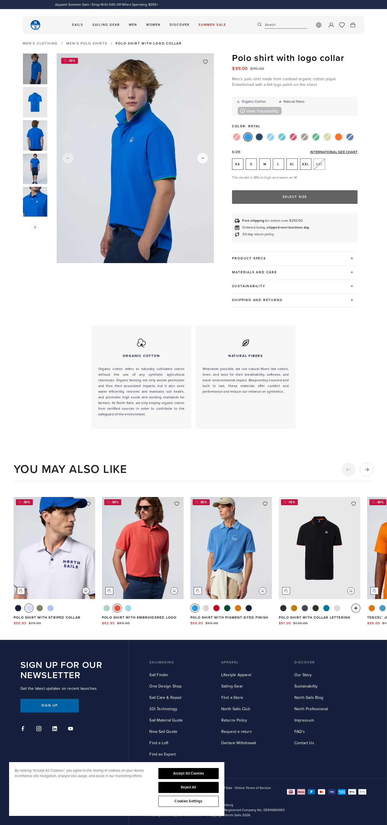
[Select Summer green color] (106, 608)
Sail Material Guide (166, 720)
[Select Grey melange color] (337, 608)
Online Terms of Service (253, 788)
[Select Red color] (216, 608)
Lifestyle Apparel (236, 674)
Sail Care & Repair (165, 697)
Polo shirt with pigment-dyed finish (229, 617)
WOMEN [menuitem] (153, 25)
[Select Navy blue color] (18, 608)
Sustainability (306, 686)
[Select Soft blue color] (128, 608)
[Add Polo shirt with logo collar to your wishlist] (205, 62)
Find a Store (232, 697)
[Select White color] (28, 608)
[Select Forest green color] (315, 608)
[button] (35, 226)
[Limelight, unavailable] (327, 136)
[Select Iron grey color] (304, 608)
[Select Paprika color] (117, 608)
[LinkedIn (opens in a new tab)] (55, 729)
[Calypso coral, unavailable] (236, 136)
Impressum (304, 720)
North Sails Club (235, 708)
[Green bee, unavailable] (315, 136)
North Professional (311, 708)
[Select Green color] (227, 608)
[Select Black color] (283, 608)
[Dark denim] (259, 136)
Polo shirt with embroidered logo (139, 617)
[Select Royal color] (194, 608)
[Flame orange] (338, 136)
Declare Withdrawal (238, 743)
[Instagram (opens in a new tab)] (39, 729)
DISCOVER (304, 662)
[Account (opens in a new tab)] (331, 25)
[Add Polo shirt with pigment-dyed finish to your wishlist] (265, 504)
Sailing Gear (232, 686)
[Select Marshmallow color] (205, 608)
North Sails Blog (308, 697)
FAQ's (299, 731)
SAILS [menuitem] (77, 25)
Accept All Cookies (188, 773)
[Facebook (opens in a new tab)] (23, 729)
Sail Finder (158, 674)
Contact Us (304, 743)
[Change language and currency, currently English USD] (319, 25)
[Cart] (352, 25)
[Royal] (247, 136)
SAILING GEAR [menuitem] (106, 25)
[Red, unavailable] (293, 136)
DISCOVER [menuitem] (180, 25)
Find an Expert (162, 754)
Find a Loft (158, 743)
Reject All (188, 787)
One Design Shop (165, 686)
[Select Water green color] (326, 608)
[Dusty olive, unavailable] (304, 136)
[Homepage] (35, 25)
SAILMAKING (161, 662)
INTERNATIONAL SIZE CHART (334, 152)
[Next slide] (202, 158)
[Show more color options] (355, 608)
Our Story (303, 674)
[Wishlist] (342, 25)
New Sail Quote (163, 731)
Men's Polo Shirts (86, 43)
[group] (35, 68)
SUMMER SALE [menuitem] (212, 25)
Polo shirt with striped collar (47, 617)
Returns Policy (234, 720)
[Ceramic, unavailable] (281, 136)
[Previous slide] (68, 158)
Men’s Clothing (40, 43)
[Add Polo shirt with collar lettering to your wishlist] (354, 504)
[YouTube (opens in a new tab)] (71, 729)
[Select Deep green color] (39, 608)
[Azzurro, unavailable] (270, 136)
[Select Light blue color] (50, 608)
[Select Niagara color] (382, 608)
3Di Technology (163, 708)
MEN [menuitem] (133, 25)
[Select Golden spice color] (294, 608)
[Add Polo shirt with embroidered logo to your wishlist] (177, 504)
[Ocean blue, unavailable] (349, 136)
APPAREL (230, 662)
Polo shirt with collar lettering (314, 617)
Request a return (236, 731)
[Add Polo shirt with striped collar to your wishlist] (88, 504)
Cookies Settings (188, 801)
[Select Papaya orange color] (238, 608)
